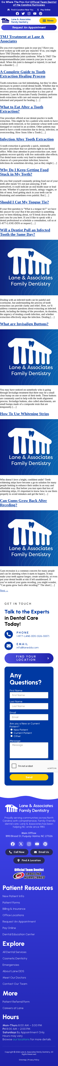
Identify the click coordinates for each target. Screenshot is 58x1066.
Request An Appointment (19, 921)
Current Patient (23, 732)
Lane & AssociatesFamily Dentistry (36, 808)
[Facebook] (17, 13)
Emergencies (11, 965)
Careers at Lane (13, 1008)
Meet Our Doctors (14, 977)
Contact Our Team (15, 984)
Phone (23, 632)
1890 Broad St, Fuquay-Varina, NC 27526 (29, 836)
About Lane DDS (13, 971)
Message (15, 740)
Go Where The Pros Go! (29, 3)
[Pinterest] (40, 13)
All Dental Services (14, 952)
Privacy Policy (33, 1060)
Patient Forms (11, 902)
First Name (16, 690)
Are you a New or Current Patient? (25, 725)
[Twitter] (23, 13)
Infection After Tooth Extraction (27, 139)
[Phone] (9, 634)
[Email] (9, 646)
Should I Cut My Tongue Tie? (24, 202)
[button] (48, 20)
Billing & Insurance (14, 909)
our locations (21, 1039)
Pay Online (9, 928)
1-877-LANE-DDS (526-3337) (33, 636)
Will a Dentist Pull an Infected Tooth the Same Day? (25, 232)
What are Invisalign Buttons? (24, 324)
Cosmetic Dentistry (15, 958)
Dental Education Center (19, 934)
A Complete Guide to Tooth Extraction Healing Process (22, 74)
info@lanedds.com (28, 647)
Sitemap (22, 1060)
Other (17, 736)
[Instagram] (29, 13)
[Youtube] (35, 13)
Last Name (16, 701)
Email (22, 644)
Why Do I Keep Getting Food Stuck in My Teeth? (24, 172)
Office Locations (13, 915)
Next (4, 590)
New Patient (21, 729)
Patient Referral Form (16, 1001)
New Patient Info (13, 896)
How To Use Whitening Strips (24, 414)
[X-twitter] (21, 844)
